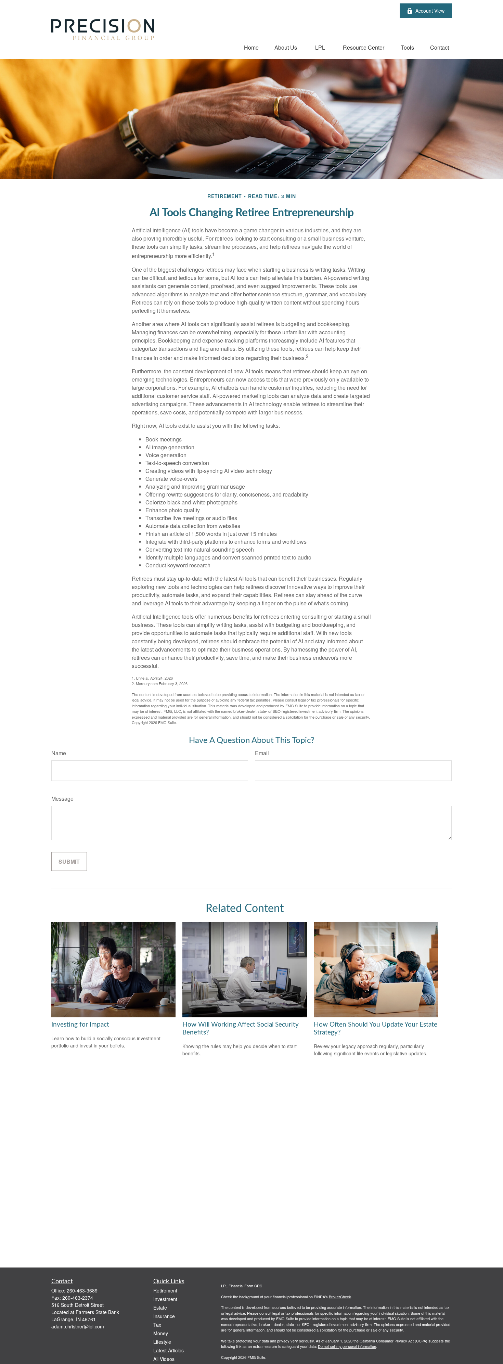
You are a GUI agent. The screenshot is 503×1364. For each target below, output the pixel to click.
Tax (157, 1324)
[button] (251, 47)
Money (160, 1333)
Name (58, 753)
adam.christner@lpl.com (77, 1326)
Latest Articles (168, 1350)
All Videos (164, 1358)
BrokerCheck (340, 1296)
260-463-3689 (82, 1290)
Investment (165, 1299)
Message (62, 798)
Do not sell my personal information (347, 1346)
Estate (160, 1307)
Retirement (165, 1290)
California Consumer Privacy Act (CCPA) (393, 1340)
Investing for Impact (80, 1024)
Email (262, 753)
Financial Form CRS (245, 1285)
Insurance (164, 1316)
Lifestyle (162, 1341)
